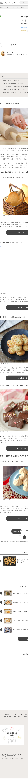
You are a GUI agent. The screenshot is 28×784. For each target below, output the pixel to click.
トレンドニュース (8, 714)
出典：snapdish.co (3, 293)
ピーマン (12, 7)
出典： (4, 215)
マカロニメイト (17, 716)
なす (8, 7)
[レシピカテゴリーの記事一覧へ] (23, 31)
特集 (5, 716)
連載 (10, 716)
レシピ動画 (24, 714)
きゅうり (23, 7)
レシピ (17, 714)
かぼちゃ (17, 7)
